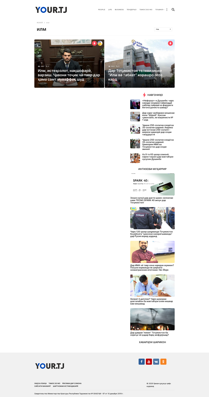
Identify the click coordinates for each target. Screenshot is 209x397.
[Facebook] (142, 362)
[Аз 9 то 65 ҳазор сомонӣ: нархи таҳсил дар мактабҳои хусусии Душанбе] (135, 158)
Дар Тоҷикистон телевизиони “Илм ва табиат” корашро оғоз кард (135, 74)
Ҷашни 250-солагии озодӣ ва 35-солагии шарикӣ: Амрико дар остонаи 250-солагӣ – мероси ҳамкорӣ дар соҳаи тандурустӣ (158, 130)
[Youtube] (149, 362)
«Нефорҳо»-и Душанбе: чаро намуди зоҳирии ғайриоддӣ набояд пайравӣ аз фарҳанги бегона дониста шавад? (158, 104)
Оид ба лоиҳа (40, 383)
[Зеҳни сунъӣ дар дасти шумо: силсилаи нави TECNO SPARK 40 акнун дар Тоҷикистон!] (152, 184)
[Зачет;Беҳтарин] (100, 43)
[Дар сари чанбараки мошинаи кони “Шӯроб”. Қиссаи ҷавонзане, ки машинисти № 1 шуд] (135, 117)
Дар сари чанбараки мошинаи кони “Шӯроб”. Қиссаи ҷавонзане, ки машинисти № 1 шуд (158, 116)
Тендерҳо (132, 9)
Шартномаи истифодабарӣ (65, 386)
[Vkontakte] (156, 362)
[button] (166, 9)
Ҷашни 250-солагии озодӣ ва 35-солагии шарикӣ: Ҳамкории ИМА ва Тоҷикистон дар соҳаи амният (158, 144)
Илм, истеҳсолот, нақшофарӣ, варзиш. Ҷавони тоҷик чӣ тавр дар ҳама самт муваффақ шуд (69, 74)
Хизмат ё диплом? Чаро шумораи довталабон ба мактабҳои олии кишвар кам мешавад (151, 301)
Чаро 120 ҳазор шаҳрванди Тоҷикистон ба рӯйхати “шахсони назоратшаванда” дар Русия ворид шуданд (151, 234)
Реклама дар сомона (71, 383)
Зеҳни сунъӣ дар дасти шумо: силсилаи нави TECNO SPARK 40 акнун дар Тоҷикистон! (151, 200)
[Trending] (94, 43)
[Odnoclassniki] (163, 362)
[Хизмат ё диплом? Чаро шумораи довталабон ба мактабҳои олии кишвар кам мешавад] (152, 286)
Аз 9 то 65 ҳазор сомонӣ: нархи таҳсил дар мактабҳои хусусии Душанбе (157, 156)
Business (119, 9)
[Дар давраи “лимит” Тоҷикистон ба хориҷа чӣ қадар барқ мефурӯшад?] (152, 319)
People (101, 9)
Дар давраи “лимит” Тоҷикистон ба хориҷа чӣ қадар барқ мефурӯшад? (149, 333)
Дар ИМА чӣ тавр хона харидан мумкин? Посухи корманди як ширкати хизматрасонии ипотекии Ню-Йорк (152, 267)
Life (110, 9)
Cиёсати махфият (42, 386)
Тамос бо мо (146, 9)
